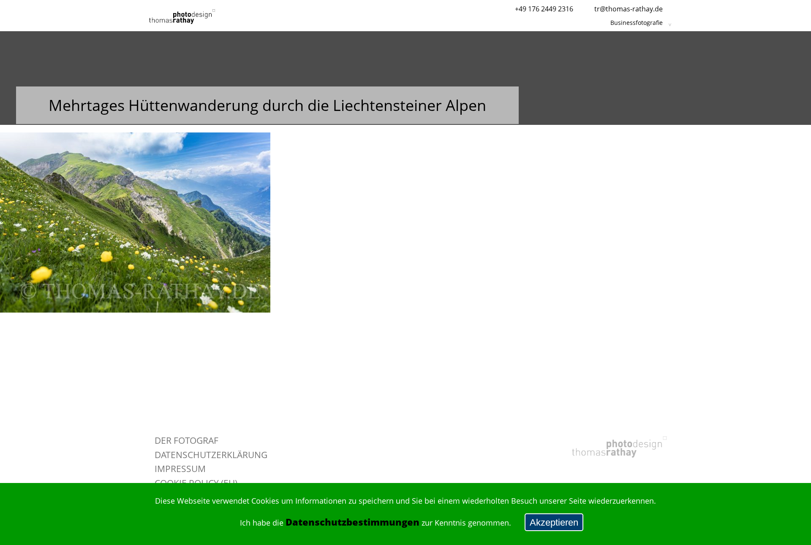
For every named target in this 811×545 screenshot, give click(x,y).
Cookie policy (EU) (196, 483)
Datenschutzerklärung (211, 454)
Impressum (180, 468)
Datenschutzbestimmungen (352, 522)
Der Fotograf (186, 440)
